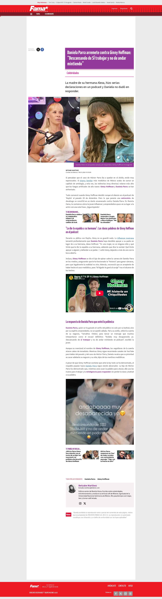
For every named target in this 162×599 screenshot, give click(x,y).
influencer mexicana (125, 238)
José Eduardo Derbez (98, 3)
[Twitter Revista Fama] (120, 593)
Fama (38, 14)
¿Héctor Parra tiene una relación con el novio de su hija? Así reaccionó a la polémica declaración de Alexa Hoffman (74, 456)
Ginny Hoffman (103, 479)
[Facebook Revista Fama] (116, 593)
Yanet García (110, 3)
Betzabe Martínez (72, 170)
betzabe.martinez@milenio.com (89, 488)
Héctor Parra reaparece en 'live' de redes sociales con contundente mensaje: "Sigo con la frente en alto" (108, 456)
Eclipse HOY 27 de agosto (64, 3)
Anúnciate (112, 586)
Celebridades (49, 14)
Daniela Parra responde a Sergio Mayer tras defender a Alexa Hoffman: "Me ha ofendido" (108, 218)
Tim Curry (52, 3)
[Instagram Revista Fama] (125, 593)
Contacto (122, 586)
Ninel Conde (86, 3)
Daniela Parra (91, 366)
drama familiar (86, 180)
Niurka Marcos (120, 3)
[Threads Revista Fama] (130, 593)
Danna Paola (77, 3)
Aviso (130, 586)
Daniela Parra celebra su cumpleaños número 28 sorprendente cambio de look (74, 218)
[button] (38, 49)
